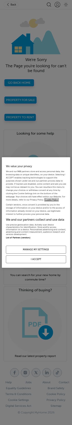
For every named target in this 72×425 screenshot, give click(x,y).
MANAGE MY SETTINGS (36, 249)
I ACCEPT (36, 259)
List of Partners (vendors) (18, 238)
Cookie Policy (51, 200)
